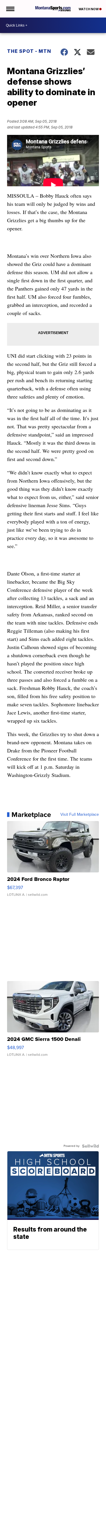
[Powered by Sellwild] (90, 1146)
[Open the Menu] (9, 8)
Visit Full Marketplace (79, 815)
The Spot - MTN (29, 51)
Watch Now (89, 9)
